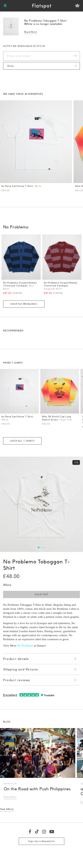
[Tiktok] (37, 831)
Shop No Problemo (23, 303)
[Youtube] (51, 831)
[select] (41, 66)
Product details (16, 659)
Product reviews (16, 680)
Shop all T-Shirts (22, 440)
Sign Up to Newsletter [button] (41, 841)
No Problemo (25, 645)
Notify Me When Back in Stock (24, 46)
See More (7, 809)
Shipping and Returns (20, 669)
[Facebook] (30, 831)
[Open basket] (77, 5)
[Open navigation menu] (5, 5)
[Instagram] (44, 831)
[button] (38, 547)
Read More (30, 31)
